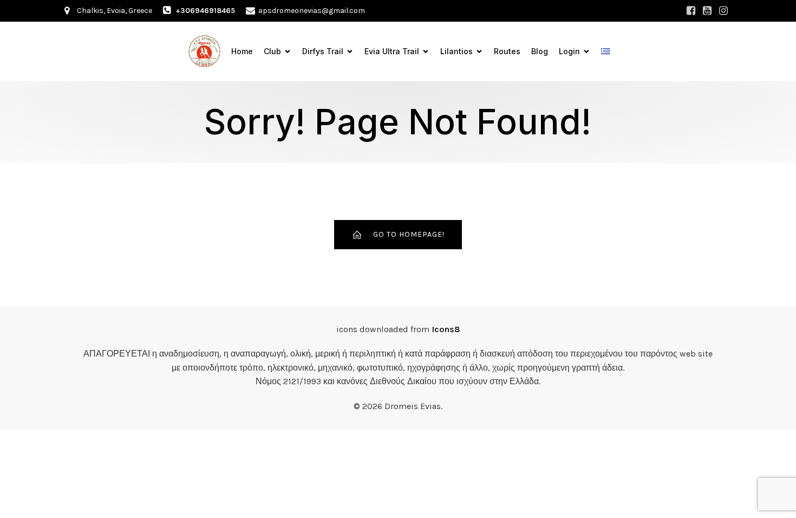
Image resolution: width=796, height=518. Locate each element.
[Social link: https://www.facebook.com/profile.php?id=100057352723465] (691, 11)
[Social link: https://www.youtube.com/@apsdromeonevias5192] (707, 11)
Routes (507, 51)
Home (242, 51)
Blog (539, 51)
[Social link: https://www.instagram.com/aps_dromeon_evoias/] (723, 11)
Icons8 (446, 329)
